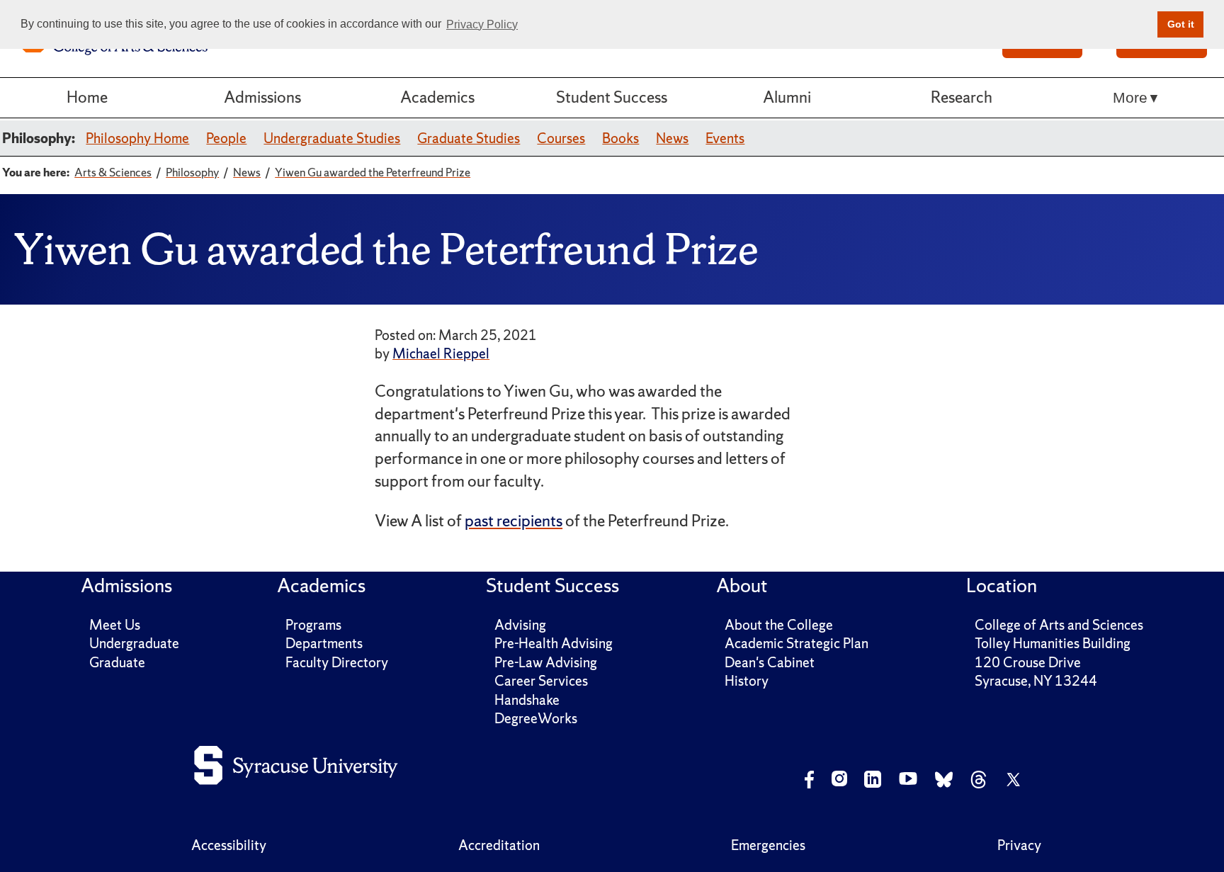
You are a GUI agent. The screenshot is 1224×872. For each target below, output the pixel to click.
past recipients (513, 520)
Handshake (527, 700)
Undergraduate (134, 643)
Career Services (541, 681)
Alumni (787, 97)
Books (620, 138)
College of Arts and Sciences (1059, 625)
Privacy (1019, 845)
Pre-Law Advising (545, 662)
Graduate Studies (468, 138)
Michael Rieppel (440, 353)
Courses (561, 138)
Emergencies (768, 845)
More (1130, 97)
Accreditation (499, 845)
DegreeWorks (535, 718)
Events (725, 138)
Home (87, 97)
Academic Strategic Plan (796, 643)
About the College (779, 625)
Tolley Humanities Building (1052, 643)
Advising (520, 625)
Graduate (117, 662)
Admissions (262, 97)
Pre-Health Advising (553, 643)
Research (961, 97)
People (226, 138)
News (672, 138)
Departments (324, 643)
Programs (313, 625)
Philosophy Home (137, 138)
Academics (437, 97)
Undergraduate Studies (332, 138)
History (747, 681)
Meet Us (114, 625)
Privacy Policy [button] (482, 24)
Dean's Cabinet (770, 662)
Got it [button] (1180, 24)
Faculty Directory (336, 662)
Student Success (611, 97)
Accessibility (228, 845)
